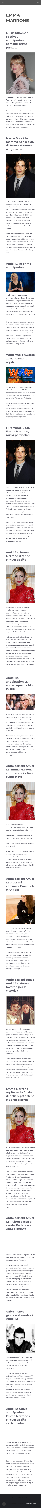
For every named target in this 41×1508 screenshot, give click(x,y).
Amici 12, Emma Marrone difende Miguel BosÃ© (18, 556)
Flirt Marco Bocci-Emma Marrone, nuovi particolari (18, 431)
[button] (38, 2)
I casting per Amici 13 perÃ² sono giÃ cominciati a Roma (20, 306)
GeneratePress (31, 1503)
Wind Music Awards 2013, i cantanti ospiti (20, 358)
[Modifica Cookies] (4, 1504)
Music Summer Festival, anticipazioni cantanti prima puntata (17, 40)
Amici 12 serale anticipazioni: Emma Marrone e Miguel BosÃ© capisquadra (18, 1416)
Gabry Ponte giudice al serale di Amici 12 (19, 1315)
